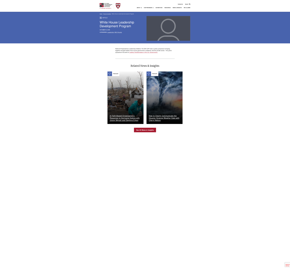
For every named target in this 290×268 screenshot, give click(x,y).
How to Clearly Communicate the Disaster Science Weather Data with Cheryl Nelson (164, 118)
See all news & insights (145, 130)
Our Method (159, 7)
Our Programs (148, 7)
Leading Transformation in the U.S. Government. (143, 52)
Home (101, 13)
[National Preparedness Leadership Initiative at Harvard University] (106, 6)
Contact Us (180, 4)
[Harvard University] (118, 6)
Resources (168, 7)
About (138, 7)
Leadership (110, 32)
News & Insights (177, 7)
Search (186, 4)
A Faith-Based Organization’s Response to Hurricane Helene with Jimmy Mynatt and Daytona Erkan (125, 118)
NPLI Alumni (187, 7)
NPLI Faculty (118, 32)
